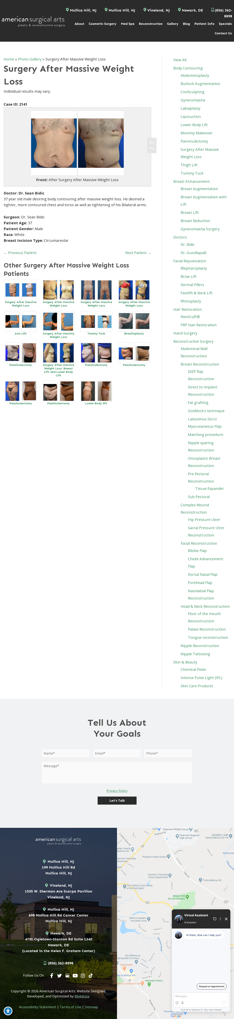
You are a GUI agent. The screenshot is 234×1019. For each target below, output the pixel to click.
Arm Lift (21, 333)
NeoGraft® (190, 316)
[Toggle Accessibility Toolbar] (8, 1011)
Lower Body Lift (194, 124)
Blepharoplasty (194, 268)
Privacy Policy (117, 791)
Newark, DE (192, 10)
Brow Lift (189, 276)
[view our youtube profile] (75, 975)
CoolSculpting (192, 91)
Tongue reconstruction (208, 637)
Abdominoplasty (195, 75)
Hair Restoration (187, 309)
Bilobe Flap (197, 550)
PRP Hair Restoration (199, 324)
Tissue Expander (209, 488)
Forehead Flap (200, 582)
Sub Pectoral (199, 496)
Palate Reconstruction (207, 629)
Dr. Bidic (188, 244)
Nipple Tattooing (195, 653)
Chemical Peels (193, 669)
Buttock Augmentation (200, 83)
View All (179, 59)
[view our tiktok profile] (90, 975)
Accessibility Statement (37, 1007)
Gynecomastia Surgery (200, 228)
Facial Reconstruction (199, 543)
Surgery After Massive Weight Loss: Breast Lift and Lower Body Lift (58, 370)
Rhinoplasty (191, 301)
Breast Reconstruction (200, 364)
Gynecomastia (193, 100)
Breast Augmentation (199, 188)
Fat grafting (198, 402)
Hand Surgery (185, 333)
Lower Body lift (96, 403)
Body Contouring (188, 68)
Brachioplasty (134, 333)
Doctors (180, 237)
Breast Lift (190, 212)
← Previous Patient (20, 252)
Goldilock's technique (206, 410)
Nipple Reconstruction (200, 645)
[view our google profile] (67, 975)
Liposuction (191, 116)
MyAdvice (82, 996)
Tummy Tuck (96, 333)
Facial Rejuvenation (189, 260)
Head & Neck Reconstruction (205, 606)
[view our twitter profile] (59, 975)
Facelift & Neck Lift (197, 292)
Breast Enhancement (191, 181)
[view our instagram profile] (83, 975)
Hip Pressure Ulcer (204, 519)
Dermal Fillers (192, 284)
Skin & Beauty (185, 662)
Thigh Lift (189, 164)
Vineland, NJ (158, 10)
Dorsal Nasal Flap (203, 574)
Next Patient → (138, 252)
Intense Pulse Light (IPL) (201, 677)
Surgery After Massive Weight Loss (20, 303)
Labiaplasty (190, 108)
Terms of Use (70, 1007)
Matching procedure (205, 434)
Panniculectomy (21, 365)
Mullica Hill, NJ (83, 10)
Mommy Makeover (197, 133)
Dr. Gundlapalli (193, 252)
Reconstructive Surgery (193, 341)
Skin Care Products (197, 685)
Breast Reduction (195, 220)
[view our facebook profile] (51, 975)
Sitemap (91, 1007)
